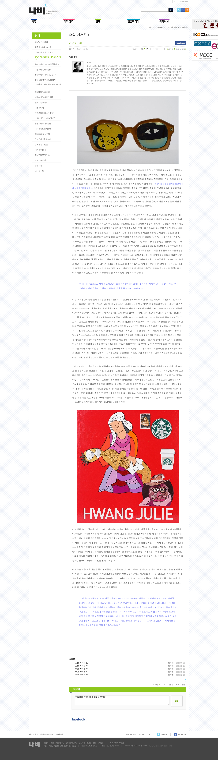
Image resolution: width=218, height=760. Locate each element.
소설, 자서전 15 (81, 671)
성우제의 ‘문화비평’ (42, 92)
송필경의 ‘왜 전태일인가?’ (45, 118)
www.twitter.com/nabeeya (160, 746)
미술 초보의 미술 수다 (43, 47)
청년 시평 (38, 165)
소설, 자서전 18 (81, 663)
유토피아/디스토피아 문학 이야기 (47, 64)
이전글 (170, 49)
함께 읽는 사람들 (41, 144)
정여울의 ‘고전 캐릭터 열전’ (45, 80)
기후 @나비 (39, 108)
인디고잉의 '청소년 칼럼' (44, 113)
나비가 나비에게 (41, 160)
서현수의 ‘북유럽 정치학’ (44, 97)
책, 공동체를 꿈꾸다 (42, 134)
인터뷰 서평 (39, 171)
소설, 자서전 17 (81, 666)
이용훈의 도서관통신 (43, 155)
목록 (177, 49)
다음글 (182, 49)
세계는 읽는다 (40, 150)
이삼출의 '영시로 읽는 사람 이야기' (48, 84)
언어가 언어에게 (41, 102)
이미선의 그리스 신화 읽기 (45, 52)
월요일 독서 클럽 (41, 42)
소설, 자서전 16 (81, 669)
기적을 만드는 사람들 (43, 129)
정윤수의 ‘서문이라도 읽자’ (45, 75)
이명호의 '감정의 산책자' (44, 69)
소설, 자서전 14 (81, 674)
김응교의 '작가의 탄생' (43, 123)
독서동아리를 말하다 (43, 139)
